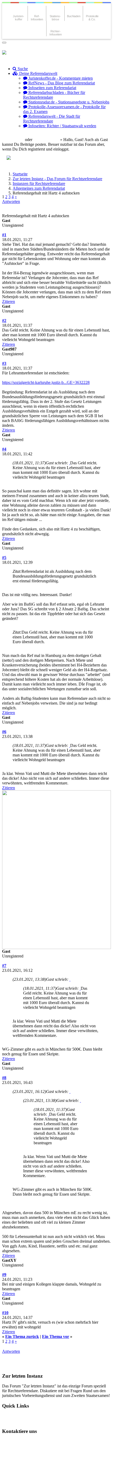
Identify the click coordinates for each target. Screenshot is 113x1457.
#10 (5, 1312)
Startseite (20, 174)
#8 (4, 1077)
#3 (4, 363)
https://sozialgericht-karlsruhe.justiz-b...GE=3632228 (46, 382)
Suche (22, 68)
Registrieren (48, 139)
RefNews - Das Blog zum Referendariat (61, 83)
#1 (4, 235)
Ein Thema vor (55, 1336)
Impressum (16, 1450)
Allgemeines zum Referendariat (39, 188)
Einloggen (15, 139)
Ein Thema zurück (22, 1336)
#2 (4, 320)
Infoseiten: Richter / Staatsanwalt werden (61, 126)
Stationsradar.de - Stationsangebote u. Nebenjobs (68, 102)
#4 (4, 449)
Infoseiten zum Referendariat (51, 87)
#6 (4, 731)
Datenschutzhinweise (54, 1441)
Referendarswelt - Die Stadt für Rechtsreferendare (51, 118)
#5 (4, 557)
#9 (4, 1274)
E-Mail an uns (18, 1441)
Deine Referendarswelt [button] (37, 73)
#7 (4, 965)
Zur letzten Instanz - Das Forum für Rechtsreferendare (57, 178)
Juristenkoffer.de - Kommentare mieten (60, 78)
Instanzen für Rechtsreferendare (39, 183)
